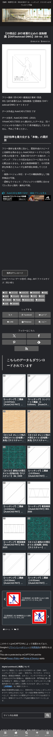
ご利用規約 (8, 686)
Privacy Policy (13, 658)
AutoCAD (25, 293)
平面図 (18, 300)
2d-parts (16, 296)
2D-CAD (14, 293)
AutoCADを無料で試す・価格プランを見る (25, 193)
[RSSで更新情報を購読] (26, 348)
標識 (45, 293)
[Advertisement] (26, 233)
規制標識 (41, 300)
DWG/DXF (36, 293)
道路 (6, 296)
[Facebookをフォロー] (39, 335)
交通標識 (8, 300)
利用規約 (35, 647)
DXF (42, 296)
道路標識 (15, 304)
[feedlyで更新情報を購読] (39, 342)
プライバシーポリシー (19, 647)
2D (6, 293)
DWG (35, 296)
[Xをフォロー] (14, 335)
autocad (26, 296)
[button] (43, 322)
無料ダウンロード (15, 273)
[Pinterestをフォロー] (14, 342)
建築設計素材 (29, 300)
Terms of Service (31, 658)
